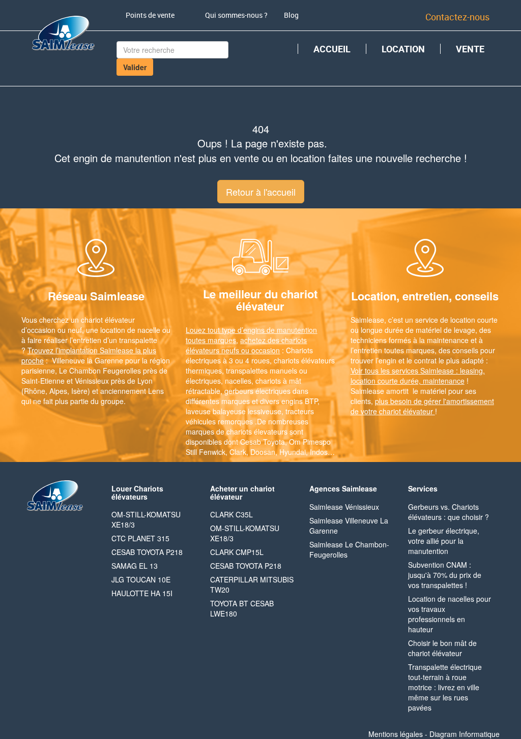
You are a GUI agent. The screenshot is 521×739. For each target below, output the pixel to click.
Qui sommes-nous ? (236, 15)
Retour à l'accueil (261, 191)
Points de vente (150, 15)
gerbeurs (238, 391)
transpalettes (247, 370)
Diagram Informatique (464, 734)
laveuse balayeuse (216, 411)
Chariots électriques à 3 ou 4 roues (249, 355)
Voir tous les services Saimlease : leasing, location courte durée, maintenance (418, 375)
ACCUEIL (332, 49)
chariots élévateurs (304, 360)
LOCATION (403, 49)
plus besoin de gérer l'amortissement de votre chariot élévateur (422, 406)
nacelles (238, 381)
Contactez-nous (457, 17)
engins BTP (299, 401)
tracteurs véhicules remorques (250, 416)
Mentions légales (395, 734)
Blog (291, 15)
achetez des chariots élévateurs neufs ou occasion (246, 345)
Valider (135, 67)
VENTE (470, 49)
